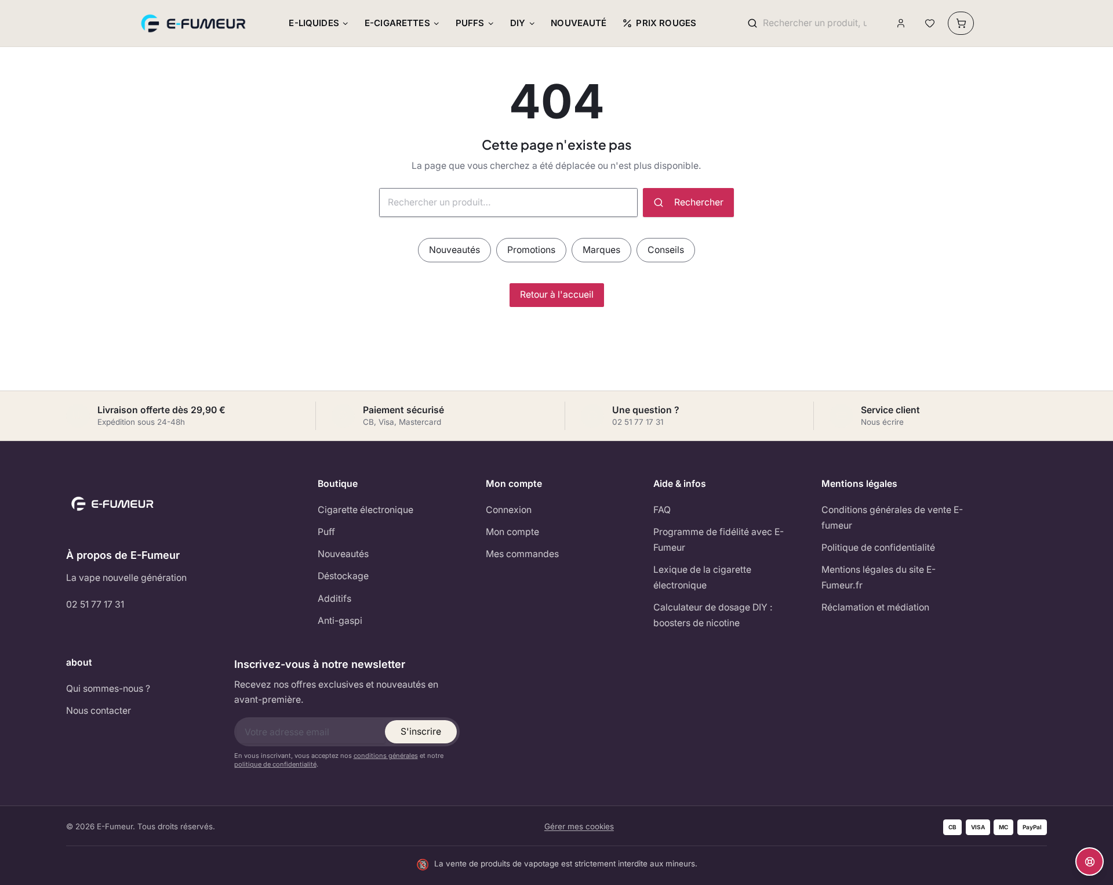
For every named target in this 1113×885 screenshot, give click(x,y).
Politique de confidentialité (878, 547)
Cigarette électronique (365, 509)
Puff (326, 531)
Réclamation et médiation (875, 607)
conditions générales (386, 756)
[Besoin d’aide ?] (1089, 861)
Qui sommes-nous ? (108, 688)
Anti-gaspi (340, 620)
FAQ (662, 509)
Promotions (531, 249)
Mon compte (512, 531)
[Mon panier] (961, 23)
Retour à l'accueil (557, 294)
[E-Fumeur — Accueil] (194, 23)
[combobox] (815, 23)
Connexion (509, 509)
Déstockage (343, 575)
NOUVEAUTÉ (578, 22)
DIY (517, 22)
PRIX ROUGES (666, 22)
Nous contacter (98, 710)
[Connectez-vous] (901, 23)
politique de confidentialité (275, 764)
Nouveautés (454, 249)
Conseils (666, 249)
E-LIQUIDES (314, 22)
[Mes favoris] (929, 23)
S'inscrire (421, 731)
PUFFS (470, 22)
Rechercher (698, 202)
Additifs (334, 598)
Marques (601, 249)
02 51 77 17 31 (95, 604)
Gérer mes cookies (579, 826)
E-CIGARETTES (397, 22)
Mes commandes (522, 553)
